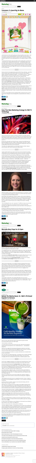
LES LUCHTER (4, 425)
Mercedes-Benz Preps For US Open (7, 432)
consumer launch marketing (11, 168)
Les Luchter (4, 299)
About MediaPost (7, 453)
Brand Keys (9, 81)
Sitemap (23, 453)
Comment (3, 99)
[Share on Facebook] (2, 97)
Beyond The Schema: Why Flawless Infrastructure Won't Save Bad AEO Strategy (14, 440)
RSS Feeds (20, 453)
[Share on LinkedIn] (5, 97)
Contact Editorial (16, 453)
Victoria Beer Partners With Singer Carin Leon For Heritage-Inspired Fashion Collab (14, 435)
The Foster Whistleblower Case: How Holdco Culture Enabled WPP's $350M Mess (14, 441)
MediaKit (12, 453)
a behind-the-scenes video (12, 254)
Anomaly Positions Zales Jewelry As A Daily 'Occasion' (10, 437)
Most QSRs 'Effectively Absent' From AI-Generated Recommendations (12, 438)
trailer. (8, 399)
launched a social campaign (8, 258)
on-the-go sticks (17, 364)
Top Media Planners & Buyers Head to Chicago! (9, 446)
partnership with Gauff (16, 257)
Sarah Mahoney (4, 113)
